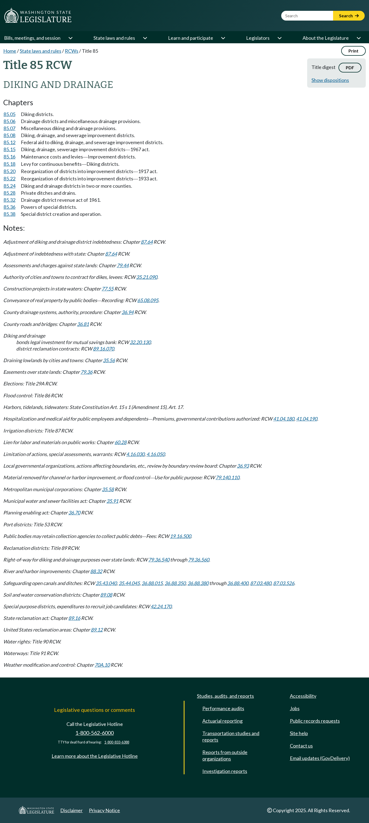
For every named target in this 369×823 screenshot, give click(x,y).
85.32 (9, 200)
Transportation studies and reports (230, 736)
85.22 (9, 178)
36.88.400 (237, 583)
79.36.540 (158, 560)
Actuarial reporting (222, 721)
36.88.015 (152, 583)
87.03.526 (283, 583)
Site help (299, 733)
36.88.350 (175, 583)
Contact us (301, 746)
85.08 (9, 135)
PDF (350, 67)
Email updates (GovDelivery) (320, 758)
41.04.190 (306, 419)
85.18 (9, 164)
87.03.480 (260, 583)
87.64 (147, 242)
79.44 (123, 265)
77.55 (107, 289)
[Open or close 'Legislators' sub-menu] (279, 37)
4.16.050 (155, 454)
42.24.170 (161, 606)
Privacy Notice (104, 810)
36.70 (74, 512)
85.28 (9, 193)
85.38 (9, 214)
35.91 (112, 501)
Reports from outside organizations (224, 755)
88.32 (96, 571)
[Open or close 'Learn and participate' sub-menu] (223, 37)
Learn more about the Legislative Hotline (95, 756)
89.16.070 (103, 349)
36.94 (127, 312)
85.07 (9, 128)
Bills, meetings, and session (32, 38)
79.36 (86, 372)
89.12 (97, 630)
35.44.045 (129, 583)
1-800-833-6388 (116, 742)
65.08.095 (147, 300)
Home (9, 51)
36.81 (83, 324)
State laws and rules (114, 38)
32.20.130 (140, 342)
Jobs (295, 708)
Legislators (258, 38)
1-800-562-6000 (94, 733)
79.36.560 (198, 560)
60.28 (120, 442)
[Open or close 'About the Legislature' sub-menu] (358, 37)
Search (346, 15)
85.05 (9, 114)
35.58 (108, 489)
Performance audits (223, 708)
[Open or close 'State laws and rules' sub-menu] (145, 37)
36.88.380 (198, 583)
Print (353, 50)
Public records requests (315, 721)
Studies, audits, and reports (225, 696)
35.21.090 (146, 277)
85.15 (9, 149)
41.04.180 (283, 419)
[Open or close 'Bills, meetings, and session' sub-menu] (70, 37)
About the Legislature (326, 38)
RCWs (71, 51)
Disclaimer (71, 810)
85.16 (9, 157)
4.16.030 (135, 454)
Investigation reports (224, 771)
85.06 (9, 121)
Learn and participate (190, 38)
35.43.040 (106, 583)
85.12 (9, 142)
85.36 (9, 207)
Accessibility (303, 696)
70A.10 (102, 665)
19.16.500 (180, 536)
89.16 (74, 618)
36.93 (243, 466)
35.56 (109, 360)
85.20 (9, 171)
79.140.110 (227, 477)
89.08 (106, 595)
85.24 (9, 186)
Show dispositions (330, 80)
